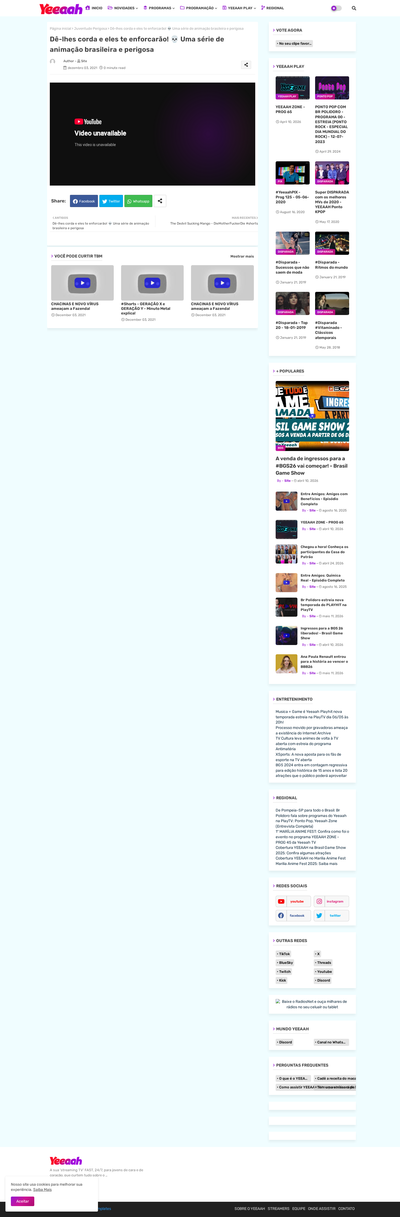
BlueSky (286, 963)
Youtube (324, 972)
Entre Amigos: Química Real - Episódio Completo (323, 577)
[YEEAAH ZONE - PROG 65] (286, 529)
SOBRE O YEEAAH (250, 1208)
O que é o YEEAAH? (295, 1078)
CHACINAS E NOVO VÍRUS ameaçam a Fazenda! (75, 306)
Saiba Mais (42, 1189)
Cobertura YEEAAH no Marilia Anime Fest (311, 858)
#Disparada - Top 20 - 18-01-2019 (292, 325)
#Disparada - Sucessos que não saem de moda (292, 267)
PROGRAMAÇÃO (199, 8)
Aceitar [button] (22, 1201)
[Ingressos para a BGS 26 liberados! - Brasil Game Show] (286, 635)
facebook (297, 916)
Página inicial (60, 28)
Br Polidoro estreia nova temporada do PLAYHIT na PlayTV (324, 605)
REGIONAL (275, 8)
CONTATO (346, 1208)
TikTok (284, 954)
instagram (335, 901)
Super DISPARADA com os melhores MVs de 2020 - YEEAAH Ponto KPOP (332, 202)
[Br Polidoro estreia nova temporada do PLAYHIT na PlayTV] (286, 607)
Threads (324, 963)
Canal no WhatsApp (333, 1042)
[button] (354, 8)
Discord (323, 980)
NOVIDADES (123, 8)
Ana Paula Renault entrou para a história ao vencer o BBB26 (324, 661)
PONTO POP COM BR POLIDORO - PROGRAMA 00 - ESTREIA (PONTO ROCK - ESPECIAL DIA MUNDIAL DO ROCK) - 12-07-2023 (331, 124)
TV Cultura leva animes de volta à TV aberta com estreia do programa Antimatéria (307, 743)
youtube (297, 901)
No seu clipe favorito (296, 43)
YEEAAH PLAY (240, 8)
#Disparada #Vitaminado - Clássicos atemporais (328, 330)
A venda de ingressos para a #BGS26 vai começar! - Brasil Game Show (311, 465)
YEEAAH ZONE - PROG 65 (290, 109)
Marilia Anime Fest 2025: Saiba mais (306, 863)
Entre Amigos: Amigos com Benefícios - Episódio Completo (324, 499)
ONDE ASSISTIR (322, 1208)
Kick (282, 980)
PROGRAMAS (159, 8)
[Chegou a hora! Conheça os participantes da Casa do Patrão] (286, 554)
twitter (335, 916)
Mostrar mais (242, 256)
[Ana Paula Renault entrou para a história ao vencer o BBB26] (286, 663)
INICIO (96, 8)
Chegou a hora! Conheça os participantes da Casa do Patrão (324, 552)
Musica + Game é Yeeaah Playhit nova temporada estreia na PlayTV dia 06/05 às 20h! (312, 717)
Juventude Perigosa (90, 28)
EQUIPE (298, 1208)
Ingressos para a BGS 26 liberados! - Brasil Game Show (322, 633)
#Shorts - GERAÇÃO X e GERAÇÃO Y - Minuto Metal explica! (145, 309)
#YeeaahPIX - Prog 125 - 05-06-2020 (292, 197)
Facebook (87, 201)
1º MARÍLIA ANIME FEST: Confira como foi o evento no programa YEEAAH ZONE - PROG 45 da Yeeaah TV (312, 836)
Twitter (114, 201)
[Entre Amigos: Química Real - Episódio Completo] (286, 582)
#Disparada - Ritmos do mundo (331, 265)
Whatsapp (141, 201)
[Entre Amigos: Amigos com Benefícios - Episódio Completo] (286, 501)
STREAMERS (279, 1208)
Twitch (285, 972)
